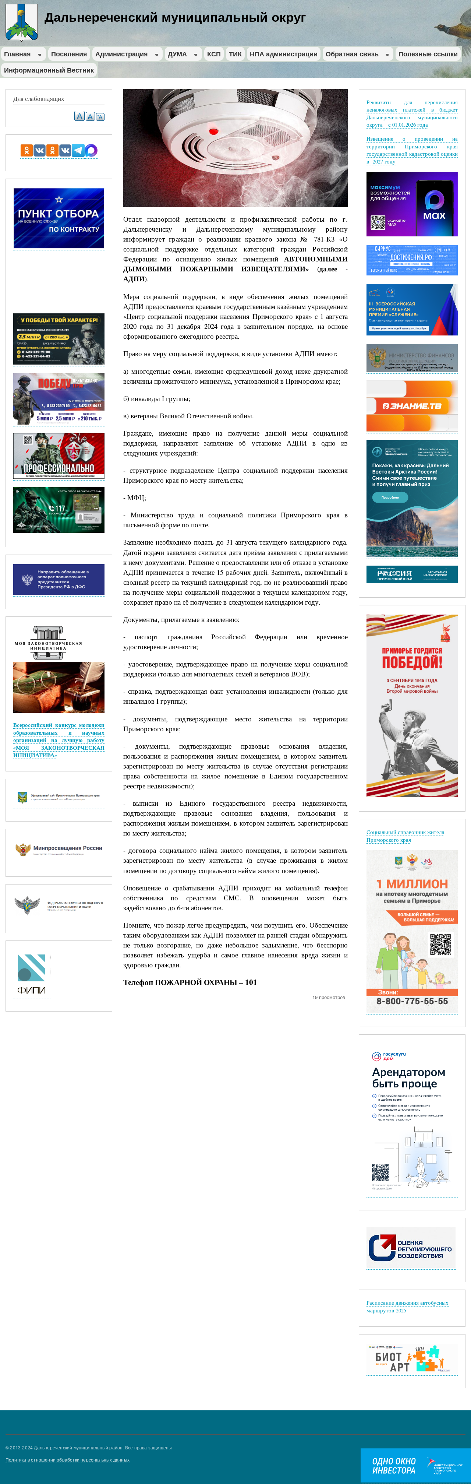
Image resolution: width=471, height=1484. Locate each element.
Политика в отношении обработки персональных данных (68, 1459)
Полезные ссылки (428, 54)
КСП (214, 54)
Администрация (120, 55)
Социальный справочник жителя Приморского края (405, 836)
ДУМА (176, 55)
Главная (16, 55)
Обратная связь (351, 55)
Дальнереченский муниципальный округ (175, 16)
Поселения (69, 54)
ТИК (235, 54)
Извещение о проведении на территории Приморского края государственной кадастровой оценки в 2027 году (412, 150)
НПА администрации (284, 54)
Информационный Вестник (49, 70)
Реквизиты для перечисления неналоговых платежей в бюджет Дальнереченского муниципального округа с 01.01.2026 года (412, 113)
